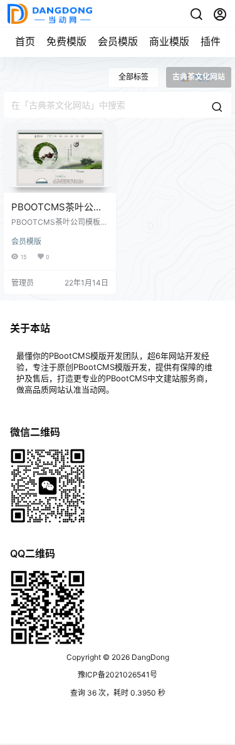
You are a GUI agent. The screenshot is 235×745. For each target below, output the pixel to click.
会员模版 (118, 41)
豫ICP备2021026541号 (117, 674)
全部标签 (133, 76)
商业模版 (169, 41)
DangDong (149, 657)
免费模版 (66, 41)
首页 (25, 41)
